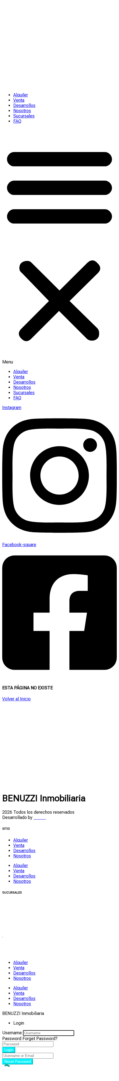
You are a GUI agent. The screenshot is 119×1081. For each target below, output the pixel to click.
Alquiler (20, 95)
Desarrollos (24, 105)
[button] (59, 246)
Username (12, 1032)
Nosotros (22, 110)
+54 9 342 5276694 (21, 919)
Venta (18, 100)
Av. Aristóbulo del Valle (24, 914)
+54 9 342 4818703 (21, 953)
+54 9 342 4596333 (21, 909)
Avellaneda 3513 (18, 947)
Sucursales (24, 116)
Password (11, 1038)
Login (8, 1050)
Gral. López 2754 (19, 904)
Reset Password (17, 1061)
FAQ (17, 121)
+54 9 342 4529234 (21, 925)
